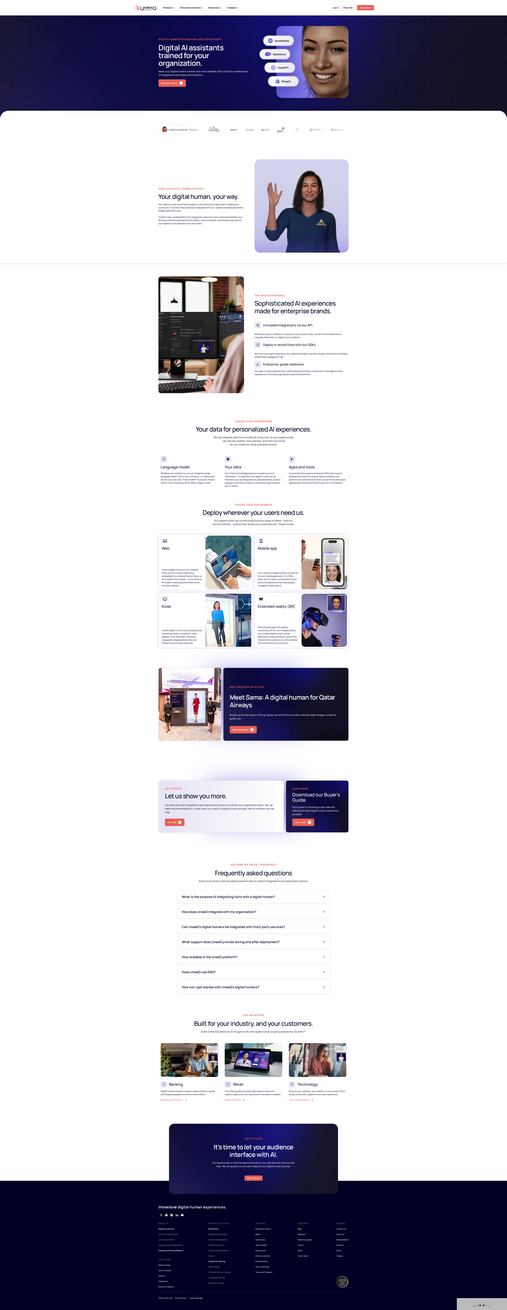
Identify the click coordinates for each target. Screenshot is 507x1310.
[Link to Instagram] (171, 1215)
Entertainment (261, 1261)
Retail (257, 1234)
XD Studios (213, 1229)
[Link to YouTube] (182, 1215)
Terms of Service (165, 1298)
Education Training (216, 1283)
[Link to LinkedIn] (177, 1215)
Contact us (341, 1229)
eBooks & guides (304, 1239)
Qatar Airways (164, 1265)
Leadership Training (216, 1277)
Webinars (302, 1234)
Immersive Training (216, 1261)
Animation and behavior (168, 1234)
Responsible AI (342, 1239)
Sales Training (214, 1266)
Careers (339, 1256)
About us (340, 1234)
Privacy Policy (180, 1298)
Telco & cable (261, 1245)
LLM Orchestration (166, 1239)
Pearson (161, 1276)
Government (260, 1250)
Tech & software (262, 1266)
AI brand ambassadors (217, 1239)
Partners (340, 1245)
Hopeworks (163, 1281)
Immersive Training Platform (170, 1250)
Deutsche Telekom (166, 1286)
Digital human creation (217, 1234)
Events (301, 1245)
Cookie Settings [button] (195, 1298)
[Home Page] (144, 7)
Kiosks (211, 1256)
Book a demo (253, 1178)
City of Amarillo (164, 1270)
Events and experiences (218, 1250)
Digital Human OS (166, 1229)
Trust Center (303, 1256)
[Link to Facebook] (161, 1215)
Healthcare (260, 1239)
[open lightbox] (304, 62)
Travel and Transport (264, 1272)
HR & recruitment (262, 1256)
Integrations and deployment (170, 1245)
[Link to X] (166, 1215)
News (300, 1250)
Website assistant (216, 1245)
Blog (299, 1229)
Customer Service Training (219, 1272)
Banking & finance (263, 1229)
